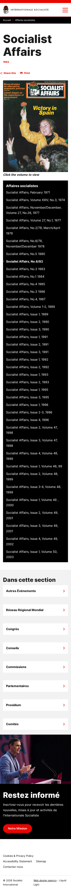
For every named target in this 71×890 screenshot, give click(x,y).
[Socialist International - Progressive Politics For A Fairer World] (25, 9)
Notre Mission (17, 828)
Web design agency (45, 880)
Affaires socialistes (22, 186)
